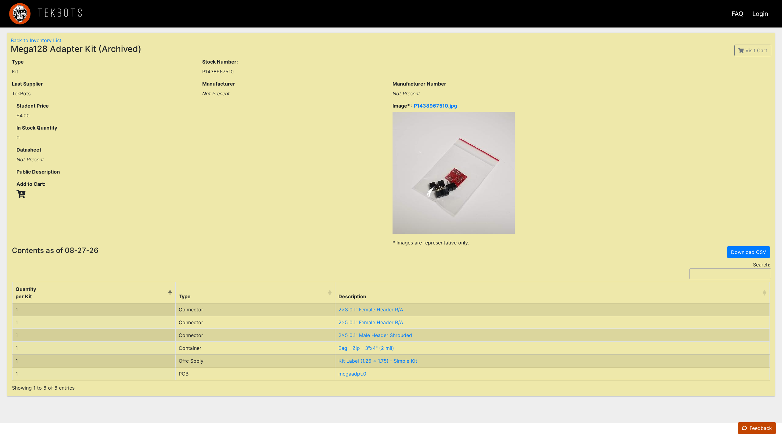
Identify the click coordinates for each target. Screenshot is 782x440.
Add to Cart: (31, 184)
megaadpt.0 (352, 374)
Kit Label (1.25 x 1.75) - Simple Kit (377, 361)
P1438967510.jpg (435, 106)
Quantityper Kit (26, 292)
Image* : (425, 106)
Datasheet (28, 150)
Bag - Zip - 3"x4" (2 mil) (366, 348)
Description (352, 296)
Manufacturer (218, 84)
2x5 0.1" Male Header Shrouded (375, 335)
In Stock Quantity (36, 128)
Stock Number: (220, 62)
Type (18, 62)
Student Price (32, 106)
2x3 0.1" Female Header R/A (370, 309)
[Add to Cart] (20, 194)
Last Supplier (27, 84)
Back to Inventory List (36, 40)
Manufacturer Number (419, 84)
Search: (761, 265)
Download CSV (748, 252)
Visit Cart (755, 50)
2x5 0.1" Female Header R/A (370, 322)
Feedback (760, 428)
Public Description (38, 172)
